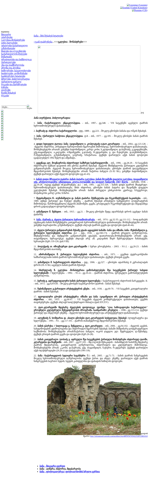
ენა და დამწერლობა (12, 65)
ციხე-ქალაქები (9, 43)
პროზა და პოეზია (11, 68)
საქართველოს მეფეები (14, 54)
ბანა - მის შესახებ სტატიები (48, 36)
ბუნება (4, 87)
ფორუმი (5, 90)
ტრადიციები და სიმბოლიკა (16, 59)
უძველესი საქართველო (14, 45)
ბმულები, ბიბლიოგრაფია (15, 79)
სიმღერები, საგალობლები (16, 70)
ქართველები (8, 62)
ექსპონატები (8, 48)
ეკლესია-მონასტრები (13, 40)
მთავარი (6, 34)
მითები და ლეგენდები (13, 51)
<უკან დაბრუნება (43, 42)
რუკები (5, 95)
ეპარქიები (6, 37)
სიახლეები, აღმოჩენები (14, 73)
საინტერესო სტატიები (13, 76)
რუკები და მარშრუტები (14, 84)
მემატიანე (6, 56)
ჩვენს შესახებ (8, 93)
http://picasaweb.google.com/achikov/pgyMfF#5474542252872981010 (119, 436)
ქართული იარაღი (11, 81)
